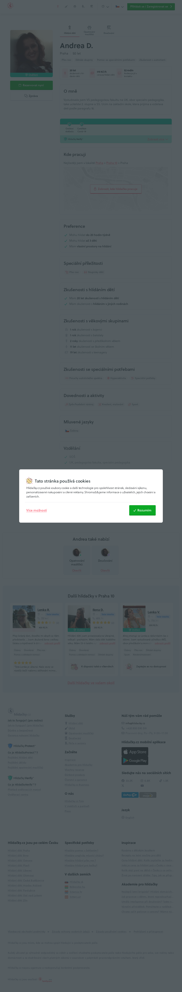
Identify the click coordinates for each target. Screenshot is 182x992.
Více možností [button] (36, 510)
